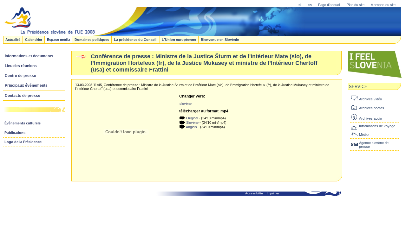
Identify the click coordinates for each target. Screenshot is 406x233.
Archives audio (370, 118)
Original (191, 118)
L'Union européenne (179, 39)
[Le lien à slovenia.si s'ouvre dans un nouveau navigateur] (375, 77)
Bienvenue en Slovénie (220, 39)
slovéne (186, 103)
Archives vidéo (370, 99)
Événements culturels (22, 123)
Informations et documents (29, 56)
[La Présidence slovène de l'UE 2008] (154, 34)
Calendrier (33, 39)
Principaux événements (26, 85)
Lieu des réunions (21, 66)
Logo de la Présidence (23, 142)
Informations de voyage (377, 126)
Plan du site (355, 5)
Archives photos (371, 108)
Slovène (192, 122)
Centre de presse (20, 75)
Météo (364, 134)
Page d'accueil (329, 5)
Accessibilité (254, 193)
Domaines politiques (92, 39)
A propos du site (383, 5)
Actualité (12, 39)
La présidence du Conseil (135, 39)
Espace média (58, 39)
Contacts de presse (22, 95)
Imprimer (273, 193)
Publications (14, 133)
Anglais (191, 127)
